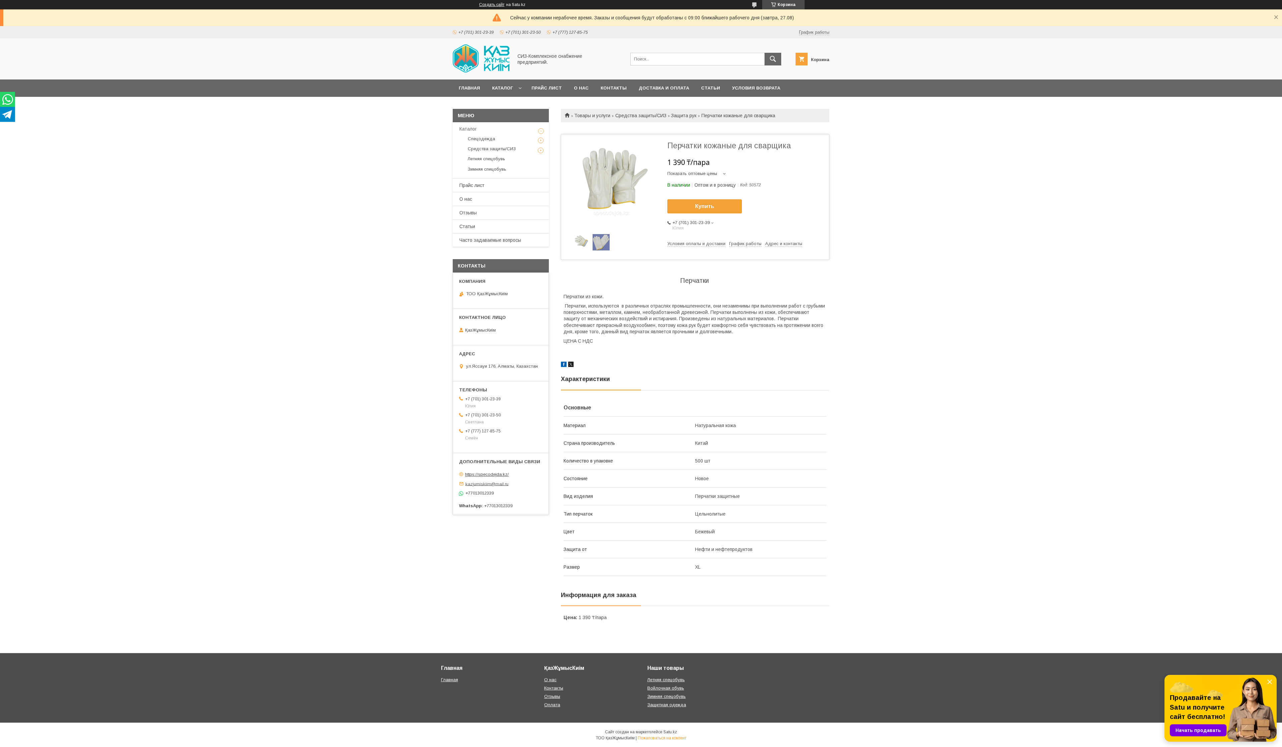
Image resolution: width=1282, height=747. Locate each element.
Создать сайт (491, 4)
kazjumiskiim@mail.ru (486, 483)
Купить (704, 206)
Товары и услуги (592, 115)
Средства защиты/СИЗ (640, 115)
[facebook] (564, 365)
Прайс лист (546, 87)
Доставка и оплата (664, 87)
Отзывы (468, 212)
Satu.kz (670, 732)
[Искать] (773, 59)
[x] (571, 365)
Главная (469, 87)
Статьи (710, 87)
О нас (581, 87)
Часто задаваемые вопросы (490, 240)
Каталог (502, 87)
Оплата (552, 704)
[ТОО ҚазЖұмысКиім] (481, 70)
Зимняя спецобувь (487, 169)
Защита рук (683, 115)
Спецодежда (481, 138)
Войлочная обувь (665, 688)
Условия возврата (756, 87)
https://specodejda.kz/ (487, 474)
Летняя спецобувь (486, 158)
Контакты (614, 87)
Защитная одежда (666, 704)
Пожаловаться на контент (662, 738)
